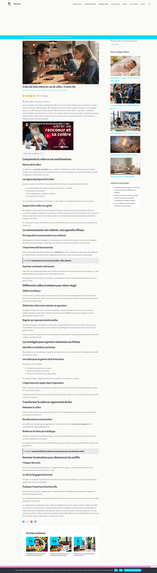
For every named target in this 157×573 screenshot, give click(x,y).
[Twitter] (27, 522)
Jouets (125, 4)
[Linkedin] (35, 522)
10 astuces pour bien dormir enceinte (123, 155)
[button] (149, 4)
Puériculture (115, 4)
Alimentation (77, 4)
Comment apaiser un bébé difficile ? (122, 177)
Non (121, 570)
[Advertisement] (78, 21)
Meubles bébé (103, 4)
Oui (116, 570)
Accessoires (134, 4)
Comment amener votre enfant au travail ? (125, 133)
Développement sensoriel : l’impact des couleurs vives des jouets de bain (35, 554)
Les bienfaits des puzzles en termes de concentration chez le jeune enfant (59, 554)
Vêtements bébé (90, 4)
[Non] (155, 570)
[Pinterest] (31, 522)
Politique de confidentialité (133, 570)
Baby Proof (17, 4)
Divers (143, 4)
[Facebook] (23, 522)
